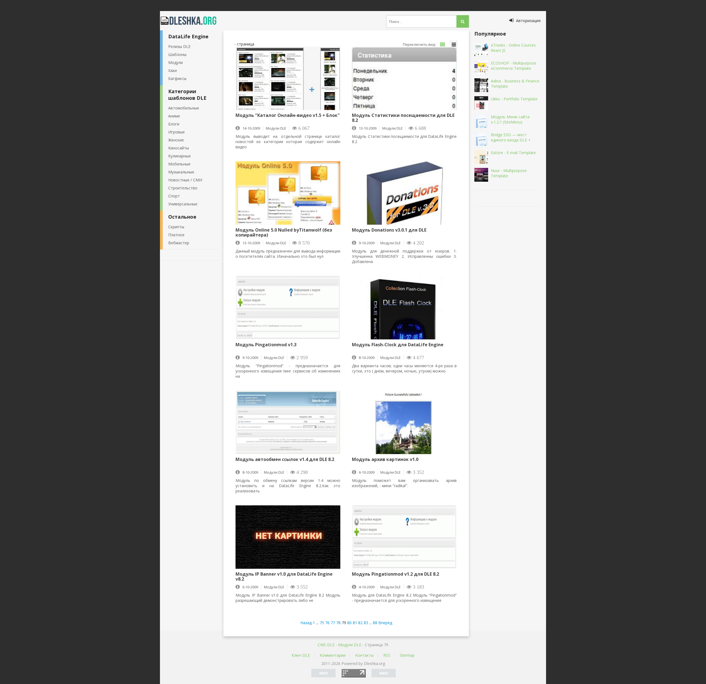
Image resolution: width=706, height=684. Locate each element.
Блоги (173, 124)
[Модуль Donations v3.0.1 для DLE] (404, 193)
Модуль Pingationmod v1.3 (266, 345)
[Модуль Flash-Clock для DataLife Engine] (404, 307)
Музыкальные (181, 172)
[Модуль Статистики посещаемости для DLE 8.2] (404, 78)
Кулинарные (179, 156)
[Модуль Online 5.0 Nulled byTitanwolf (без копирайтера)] (288, 193)
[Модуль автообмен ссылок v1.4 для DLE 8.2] (288, 422)
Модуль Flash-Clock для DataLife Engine (397, 345)
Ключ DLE (301, 655)
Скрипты (176, 226)
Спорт (174, 196)
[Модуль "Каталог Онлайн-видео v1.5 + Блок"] (288, 78)
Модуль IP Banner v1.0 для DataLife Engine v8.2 (284, 576)
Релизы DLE (179, 46)
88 (375, 622)
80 (349, 622)
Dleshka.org (191, 20)
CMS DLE (326, 644)
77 (333, 622)
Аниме (174, 116)
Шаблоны (177, 54)
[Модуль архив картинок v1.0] (404, 422)
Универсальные (182, 203)
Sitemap (407, 655)
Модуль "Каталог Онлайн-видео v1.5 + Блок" (288, 115)
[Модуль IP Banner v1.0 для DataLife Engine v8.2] (288, 537)
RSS (386, 655)
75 (322, 622)
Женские (176, 140)
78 (338, 622)
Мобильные (179, 164)
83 (366, 622)
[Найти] (462, 21)
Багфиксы (177, 78)
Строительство (182, 188)
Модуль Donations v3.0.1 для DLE (389, 230)
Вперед (385, 622)
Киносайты (178, 148)
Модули (175, 62)
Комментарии (333, 655)
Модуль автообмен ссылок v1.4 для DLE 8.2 (285, 459)
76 (327, 622)
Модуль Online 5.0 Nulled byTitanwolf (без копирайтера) (284, 232)
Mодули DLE (349, 644)
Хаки (172, 70)
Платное (176, 234)
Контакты (364, 655)
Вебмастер (178, 242)
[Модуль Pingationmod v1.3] (288, 307)
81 (355, 622)
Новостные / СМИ (185, 180)
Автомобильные (183, 108)
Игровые (176, 132)
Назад (306, 622)
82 (360, 622)
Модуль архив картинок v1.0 (385, 459)
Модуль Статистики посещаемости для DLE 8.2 (403, 118)
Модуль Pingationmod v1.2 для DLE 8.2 (395, 574)
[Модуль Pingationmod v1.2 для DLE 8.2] (404, 537)
